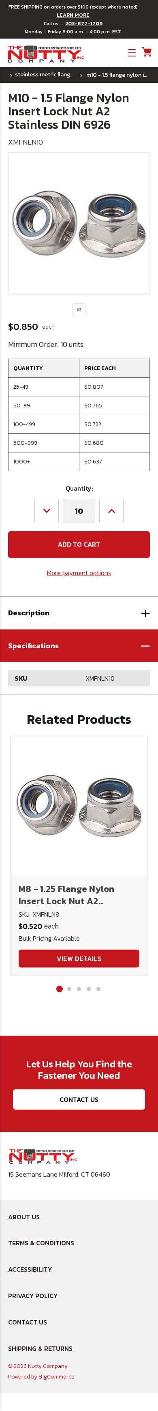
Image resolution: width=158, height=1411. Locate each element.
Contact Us (79, 1099)
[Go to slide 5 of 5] (98, 989)
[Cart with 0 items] (146, 52)
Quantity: (79, 488)
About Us (24, 1217)
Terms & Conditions (41, 1243)
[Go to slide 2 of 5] (69, 989)
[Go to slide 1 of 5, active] (60, 989)
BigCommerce (56, 1376)
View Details (79, 958)
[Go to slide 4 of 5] (89, 989)
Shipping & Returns (40, 1348)
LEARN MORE (73, 15)
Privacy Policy (33, 1296)
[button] (79, 646)
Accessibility (30, 1269)
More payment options (79, 573)
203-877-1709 (83, 23)
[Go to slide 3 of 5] (79, 989)
